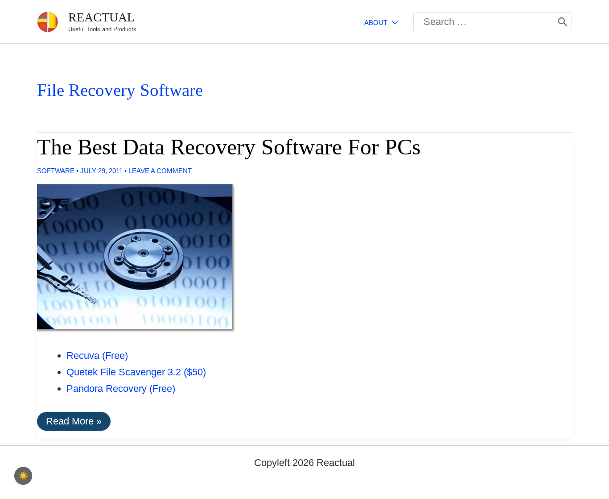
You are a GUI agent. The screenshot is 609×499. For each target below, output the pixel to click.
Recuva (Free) (97, 355)
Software (55, 171)
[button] (392, 22)
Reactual (101, 17)
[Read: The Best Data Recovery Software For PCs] (128, 257)
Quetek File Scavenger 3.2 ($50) (136, 372)
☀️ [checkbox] (23, 475)
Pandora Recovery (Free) (120, 388)
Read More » (73, 423)
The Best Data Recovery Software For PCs (228, 146)
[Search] (563, 22)
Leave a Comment (160, 171)
